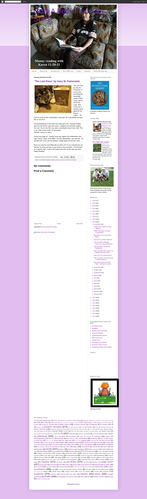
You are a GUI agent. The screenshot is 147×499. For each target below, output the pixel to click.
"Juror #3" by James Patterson (103, 239)
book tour (48, 440)
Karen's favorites (40, 429)
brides (76, 440)
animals (97, 436)
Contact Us (55, 71)
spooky (80, 471)
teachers (53, 474)
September (97, 272)
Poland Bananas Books (99, 335)
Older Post (79, 224)
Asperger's (86, 420)
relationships (99, 467)
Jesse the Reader (97, 333)
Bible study (44, 422)
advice (56, 436)
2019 (94, 219)
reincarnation (88, 466)
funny (57, 160)
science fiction (77, 469)
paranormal (43, 465)
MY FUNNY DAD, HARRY (101, 142)
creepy (65, 444)
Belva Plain (102, 420)
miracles (47, 459)
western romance (99, 477)
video (82, 477)
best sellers (75, 438)
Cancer (36, 424)
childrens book (88, 442)
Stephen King (105, 431)
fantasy (61, 449)
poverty (75, 465)
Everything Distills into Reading (102, 347)
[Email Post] (61, 157)
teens (97, 474)
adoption (110, 434)
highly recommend (44, 453)
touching (59, 477)
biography (48, 160)
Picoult (65, 431)
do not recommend (53, 447)
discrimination (41, 446)
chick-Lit (53, 442)
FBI (112, 424)
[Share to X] (69, 157)
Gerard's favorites (65, 160)
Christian (51, 424)
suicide (97, 471)
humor (60, 455)
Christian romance (80, 424)
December (97, 224)
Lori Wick (92, 429)
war (88, 477)
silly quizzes (37, 471)
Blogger (77, 484)
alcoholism (72, 436)
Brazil (100, 422)
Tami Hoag (44, 433)
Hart (97, 427)
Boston (53, 160)
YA (61, 433)
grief (79, 451)
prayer (83, 465)
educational (85, 447)
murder (101, 459)
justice (91, 455)
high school (109, 451)
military (39, 459)
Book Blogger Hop (72, 422)
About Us (43, 71)
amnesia (88, 436)
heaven (100, 451)
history (100, 453)
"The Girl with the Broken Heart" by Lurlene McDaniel (103, 243)
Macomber (100, 429)
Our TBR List (68, 71)
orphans (95, 462)
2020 (94, 216)
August (96, 275)
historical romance (88, 453)
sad (53, 469)
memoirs (93, 457)
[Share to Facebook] (72, 157)
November (97, 267)
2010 (94, 316)
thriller (48, 476)
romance (41, 469)
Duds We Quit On (100, 71)
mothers (54, 459)
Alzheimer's (63, 420)
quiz (47, 466)
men (100, 457)
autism (108, 436)
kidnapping (100, 455)
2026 (94, 200)
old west (86, 462)
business (93, 440)
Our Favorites (53, 431)
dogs (75, 447)
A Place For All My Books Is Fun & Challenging (107, 125)
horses (45, 455)
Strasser (36, 433)
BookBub (95, 328)
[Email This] (65, 157)
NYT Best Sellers (97, 326)
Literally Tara (96, 340)
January (96, 294)
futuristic (71, 451)
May (95, 283)
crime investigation (86, 444)
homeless (37, 455)
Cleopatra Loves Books (99, 342)
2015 (94, 303)
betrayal (84, 438)
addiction (101, 434)
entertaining (96, 447)
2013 (94, 308)
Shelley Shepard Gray (85, 431)
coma (35, 444)
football (104, 449)
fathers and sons (93, 449)
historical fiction (71, 453)
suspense (39, 474)
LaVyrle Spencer (74, 429)
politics (67, 465)
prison (90, 465)
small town (56, 471)
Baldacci (94, 420)
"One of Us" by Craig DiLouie (103, 255)
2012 (94, 311)
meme (75, 457)
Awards (87, 71)
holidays (108, 453)
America (71, 420)
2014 (94, 305)
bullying (83, 440)
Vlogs (78, 71)
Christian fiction (63, 424)
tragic (67, 476)
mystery (45, 462)
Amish (78, 420)
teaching (63, 474)
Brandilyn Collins (92, 422)
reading (53, 467)
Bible (35, 422)
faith (112, 447)
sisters (45, 471)
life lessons (40, 457)
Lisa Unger (84, 429)
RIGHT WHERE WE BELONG (102, 122)
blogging (111, 438)
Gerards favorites (73, 427)
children (62, 442)
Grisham (89, 427)
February (97, 291)
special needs (69, 471)
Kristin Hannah (63, 429)
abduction (72, 434)
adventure (42, 436)
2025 (94, 203)
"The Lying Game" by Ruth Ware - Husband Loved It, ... (103, 263)
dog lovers (66, 447)
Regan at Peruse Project (99, 331)
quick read (37, 467)
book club (39, 440)
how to (53, 455)
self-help (98, 469)
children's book (74, 442)
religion (111, 467)
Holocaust (103, 427)
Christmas (104, 424)
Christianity (93, 424)
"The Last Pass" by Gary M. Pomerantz (57, 81)
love (48, 457)
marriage (58, 457)
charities (46, 442)
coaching (99, 442)
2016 (94, 300)
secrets (89, 469)
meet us (68, 457)
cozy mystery (56, 444)
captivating (102, 440)
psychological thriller (102, 465)
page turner (107, 462)
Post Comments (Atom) (49, 227)
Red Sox (73, 431)
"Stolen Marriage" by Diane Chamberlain (102, 231)
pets (60, 465)
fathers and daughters (76, 449)
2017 (94, 297)
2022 (94, 211)
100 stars (37, 420)
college (108, 442)
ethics (105, 447)
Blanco (62, 422)
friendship (43, 451)
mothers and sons (88, 459)
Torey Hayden (53, 433)
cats (108, 440)
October (96, 270)
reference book (78, 466)
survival (105, 471)
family (49, 449)
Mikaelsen (42, 431)
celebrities (37, 442)
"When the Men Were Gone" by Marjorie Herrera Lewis (103, 251)
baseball (51, 438)
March (96, 289)
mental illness (108, 457)
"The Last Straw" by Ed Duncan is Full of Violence (103, 258)
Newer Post (38, 224)
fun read (54, 451)
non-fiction (73, 160)
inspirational (71, 455)
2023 (94, 208)
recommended (64, 467)
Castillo (44, 424)
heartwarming (90, 451)
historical (59, 453)
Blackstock (54, 422)
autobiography (39, 438)
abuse (88, 434)
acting (94, 433)
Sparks (97, 431)
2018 (94, 222)
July (95, 278)
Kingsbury (54, 429)
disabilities (109, 444)
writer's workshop (42, 479)
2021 (94, 214)
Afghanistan (47, 420)
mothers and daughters (68, 459)
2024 (94, 206)
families (39, 449)
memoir (83, 457)
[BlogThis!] (67, 157)
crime (73, 444)
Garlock (39, 427)
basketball (42, 160)
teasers (84, 474)
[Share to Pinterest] (74, 157)
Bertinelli (109, 420)
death (99, 444)
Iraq (110, 427)
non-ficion (59, 462)
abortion (81, 433)
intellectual (84, 455)
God (83, 427)
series (106, 469)
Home (34, 71)
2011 (94, 313)
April (95, 286)
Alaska (56, 420)
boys (63, 440)
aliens (81, 436)
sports (87, 471)
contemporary (44, 444)
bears (68, 438)
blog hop (103, 438)
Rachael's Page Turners (99, 345)
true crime (74, 477)
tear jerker (73, 474)
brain (69, 440)
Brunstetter (108, 422)
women (110, 477)
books (56, 440)
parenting (53, 465)
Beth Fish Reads (97, 338)
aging (63, 436)
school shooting (64, 469)
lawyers (110, 455)
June (95, 281)
